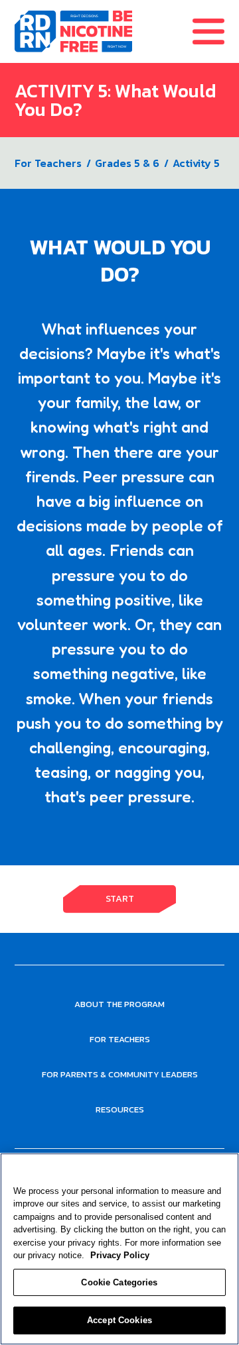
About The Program (119, 1004)
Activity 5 (196, 163)
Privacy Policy (119, 1255)
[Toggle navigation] (216, 31)
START (120, 899)
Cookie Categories (119, 1282)
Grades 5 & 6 (127, 163)
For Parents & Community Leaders (120, 1074)
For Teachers (48, 163)
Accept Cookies (119, 1320)
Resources (120, 1109)
